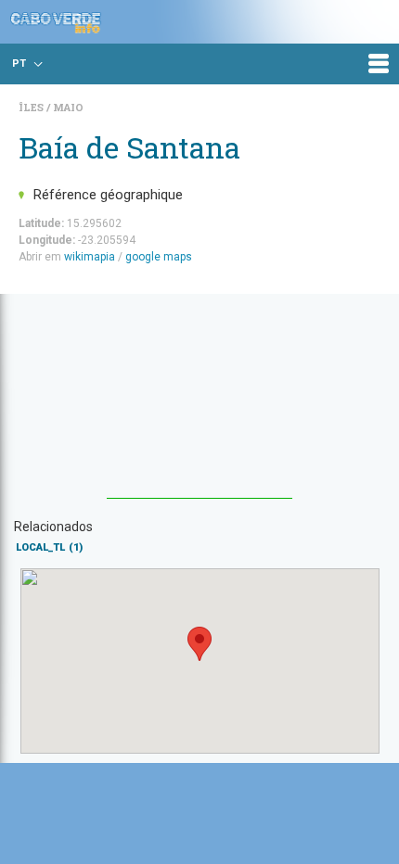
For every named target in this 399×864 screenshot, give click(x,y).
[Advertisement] (199, 405)
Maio (68, 107)
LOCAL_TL (49, 547)
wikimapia (89, 256)
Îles (32, 107)
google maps (158, 256)
